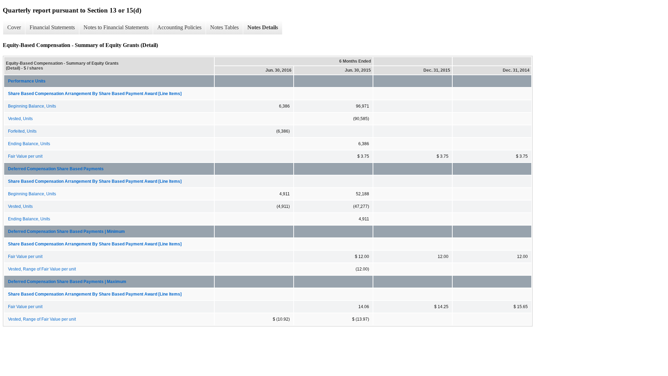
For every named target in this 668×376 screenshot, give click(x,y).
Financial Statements (52, 27)
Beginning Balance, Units (32, 106)
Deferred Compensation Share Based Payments (56, 169)
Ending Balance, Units (29, 144)
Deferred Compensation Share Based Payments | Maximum (67, 282)
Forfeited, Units (22, 131)
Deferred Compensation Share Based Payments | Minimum (66, 231)
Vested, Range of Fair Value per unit (42, 269)
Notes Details (262, 27)
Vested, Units (20, 119)
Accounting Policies (179, 27)
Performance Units (27, 81)
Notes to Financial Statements (116, 27)
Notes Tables (224, 27)
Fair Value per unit (25, 156)
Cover (14, 27)
